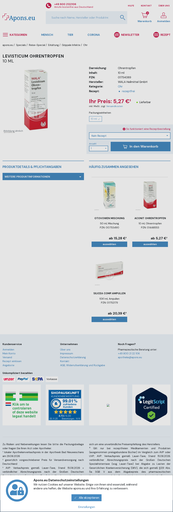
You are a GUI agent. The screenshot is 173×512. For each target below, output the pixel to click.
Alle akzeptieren (88, 498)
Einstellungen (86, 507)
